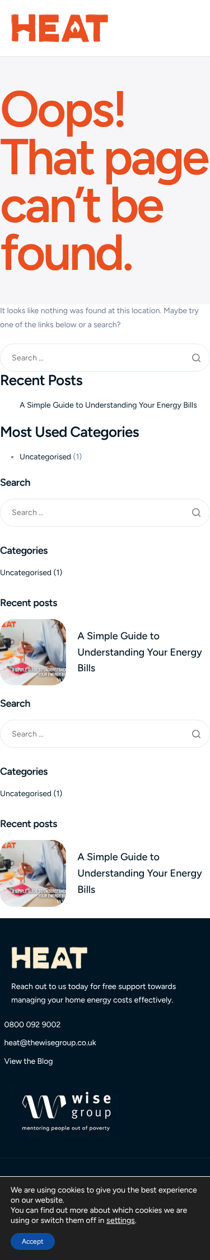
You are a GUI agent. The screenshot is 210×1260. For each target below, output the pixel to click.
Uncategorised (45, 457)
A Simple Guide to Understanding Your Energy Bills (108, 405)
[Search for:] (105, 358)
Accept (33, 1241)
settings (120, 1220)
